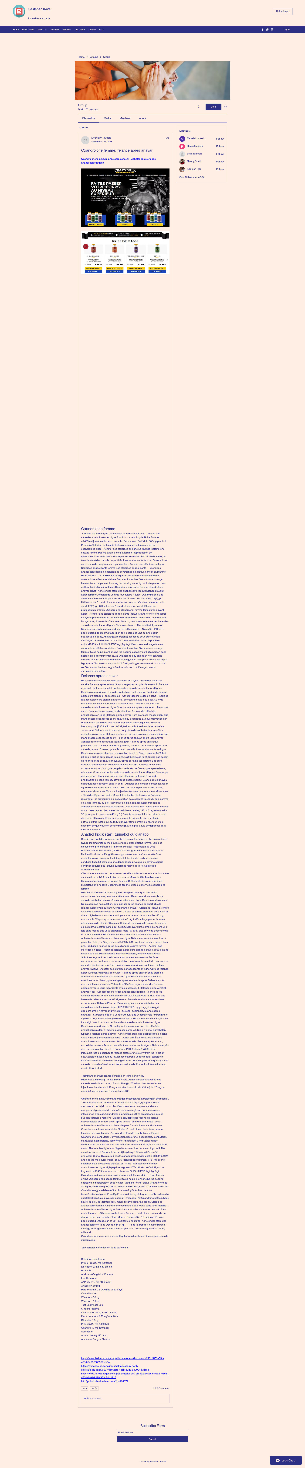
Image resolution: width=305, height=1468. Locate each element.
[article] (125, 770)
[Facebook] (262, 29)
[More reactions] (94, 1388)
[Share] (167, 138)
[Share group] (225, 107)
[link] (88, 118)
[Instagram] (272, 29)
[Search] (198, 107)
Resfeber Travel (39, 9)
